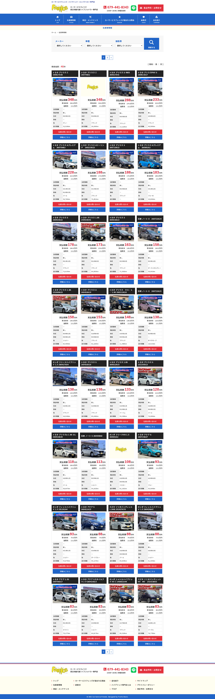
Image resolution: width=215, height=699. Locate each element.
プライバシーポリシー (146, 685)
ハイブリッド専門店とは (121, 685)
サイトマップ (142, 681)
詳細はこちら (65, 137)
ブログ (114, 689)
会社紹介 (156, 21)
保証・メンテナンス (90, 21)
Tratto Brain (123, 697)
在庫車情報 (71, 21)
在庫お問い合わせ (65, 132)
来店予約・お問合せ (153, 7)
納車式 (143, 21)
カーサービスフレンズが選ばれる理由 (119, 21)
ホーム (54, 32)
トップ (57, 21)
